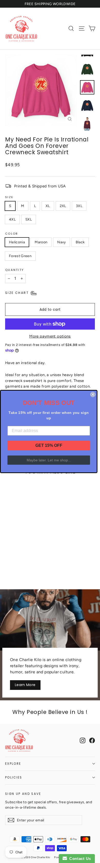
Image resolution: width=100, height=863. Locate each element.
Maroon (41, 242)
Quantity (14, 269)
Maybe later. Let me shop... (49, 460)
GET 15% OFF (48, 445)
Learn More (25, 684)
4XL (12, 219)
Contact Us (79, 858)
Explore (13, 764)
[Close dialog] (92, 394)
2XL (63, 206)
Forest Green (20, 256)
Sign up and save (23, 794)
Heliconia (17, 242)
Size (9, 197)
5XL (28, 219)
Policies (13, 777)
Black (80, 242)
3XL (79, 206)
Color (11, 233)
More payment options (50, 336)
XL (48, 206)
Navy (61, 242)
